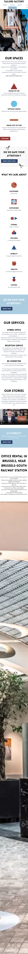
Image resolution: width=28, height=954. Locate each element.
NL (27, 7)
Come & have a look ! (9, 161)
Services (12, 5)
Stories (19, 5)
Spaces (5, 5)
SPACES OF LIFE (14, 91)
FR (26, 5)
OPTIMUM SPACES (14, 109)
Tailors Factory (14, 2)
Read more (5, 138)
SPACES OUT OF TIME (14, 125)
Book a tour (7, 308)
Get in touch (12, 7)
